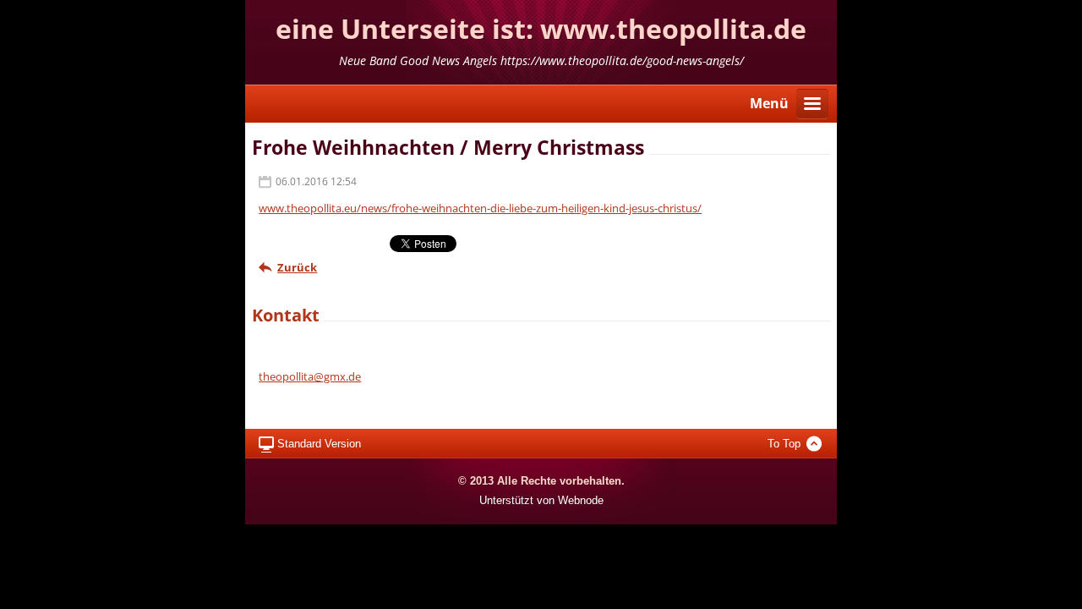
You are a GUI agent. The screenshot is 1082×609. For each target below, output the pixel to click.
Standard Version (319, 443)
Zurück (297, 267)
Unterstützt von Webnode (541, 500)
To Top (784, 443)
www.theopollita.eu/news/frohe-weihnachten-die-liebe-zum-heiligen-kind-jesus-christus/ (480, 208)
